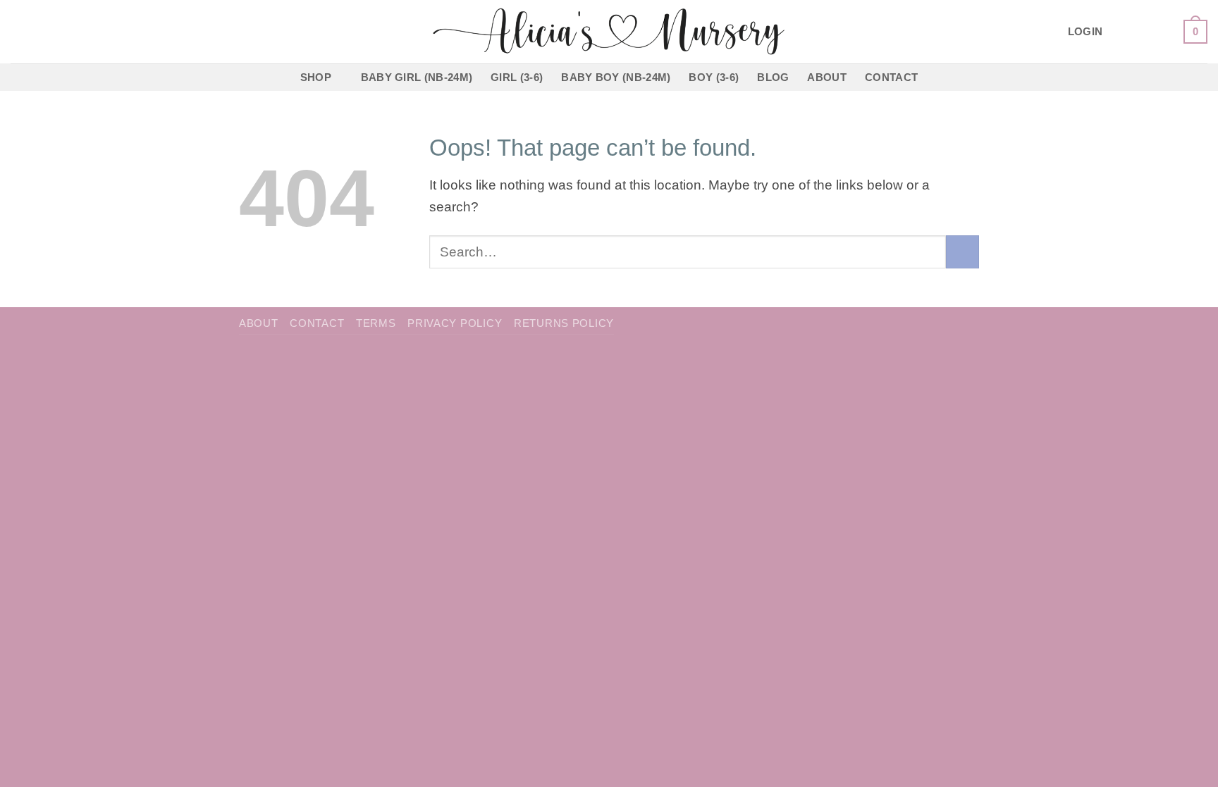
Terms (376, 323)
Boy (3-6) (714, 77)
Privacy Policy (454, 323)
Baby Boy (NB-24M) (615, 77)
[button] (1085, 32)
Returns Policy (564, 323)
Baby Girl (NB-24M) (417, 77)
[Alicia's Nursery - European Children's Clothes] (609, 32)
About (827, 77)
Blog (773, 77)
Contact (891, 77)
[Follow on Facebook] (1119, 31)
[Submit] (962, 251)
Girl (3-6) (517, 77)
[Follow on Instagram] (1140, 31)
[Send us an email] (1163, 31)
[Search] (17, 32)
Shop (315, 77)
